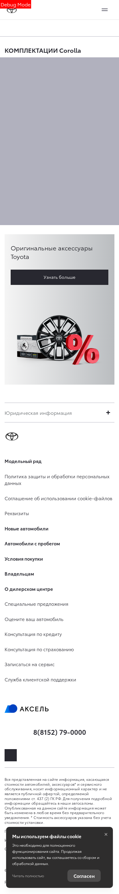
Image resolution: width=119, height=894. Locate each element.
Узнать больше (59, 277)
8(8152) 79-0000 (59, 731)
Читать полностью (28, 875)
